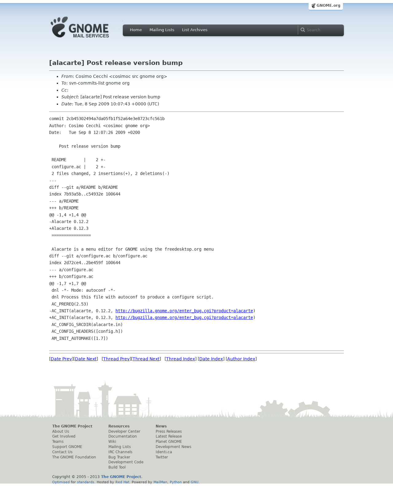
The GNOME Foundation (74, 457)
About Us (60, 431)
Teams (58, 441)
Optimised (61, 482)
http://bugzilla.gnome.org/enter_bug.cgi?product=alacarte (184, 310)
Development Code (125, 462)
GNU (194, 482)
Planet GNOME (169, 441)
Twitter (162, 457)
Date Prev (61, 358)
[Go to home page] (89, 39)
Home (136, 30)
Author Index (241, 358)
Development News (173, 447)
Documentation (122, 436)
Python (176, 482)
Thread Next (146, 358)
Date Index (211, 358)
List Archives (195, 30)
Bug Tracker (119, 457)
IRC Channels (120, 452)
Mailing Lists (162, 30)
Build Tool (117, 467)
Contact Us (62, 452)
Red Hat (122, 482)
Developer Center (124, 431)
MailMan (160, 482)
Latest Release (169, 436)
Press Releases (169, 431)
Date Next (85, 358)
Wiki (112, 441)
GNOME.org (328, 5)
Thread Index (180, 358)
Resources (119, 426)
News (161, 426)
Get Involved (64, 436)
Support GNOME (67, 447)
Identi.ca (164, 452)
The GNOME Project (72, 426)
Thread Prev (116, 358)
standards (85, 482)
